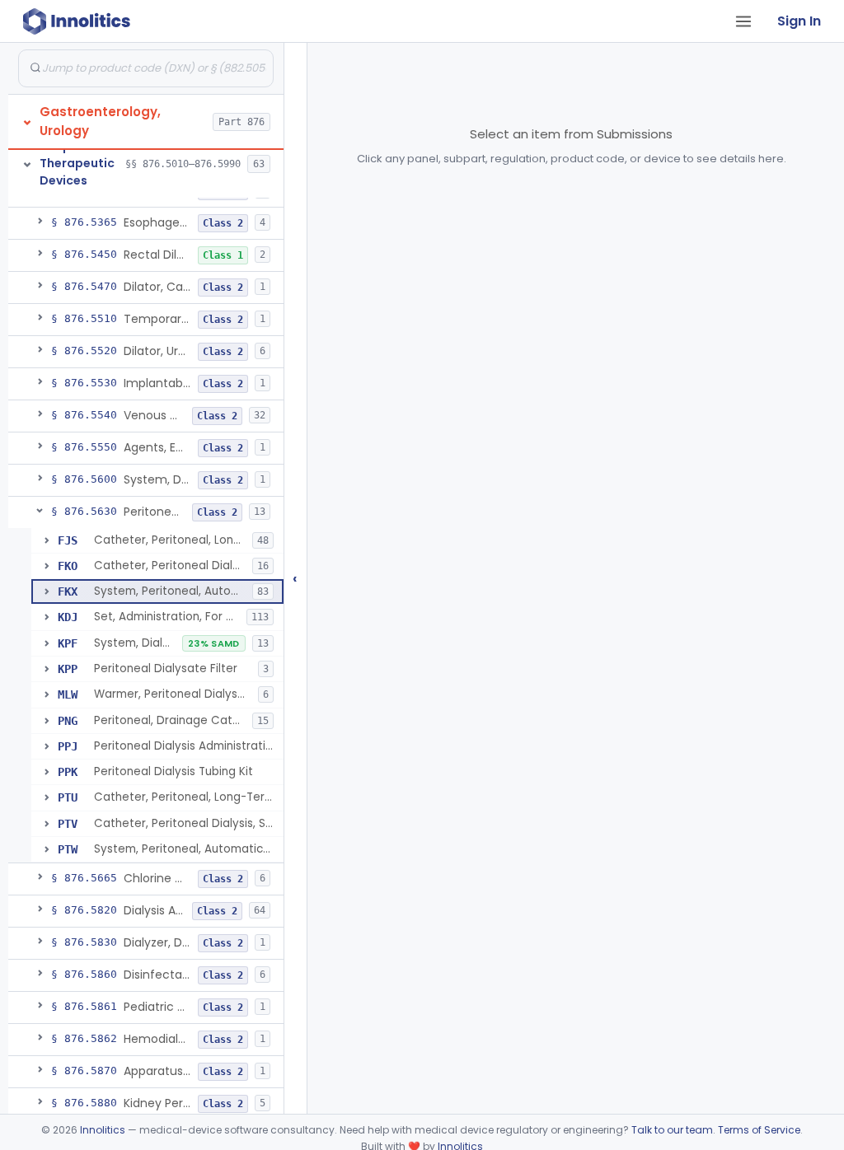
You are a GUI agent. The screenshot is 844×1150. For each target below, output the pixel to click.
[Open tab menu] (743, 21)
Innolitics (102, 1130)
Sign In (799, 21)
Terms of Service (759, 1130)
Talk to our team (672, 1130)
